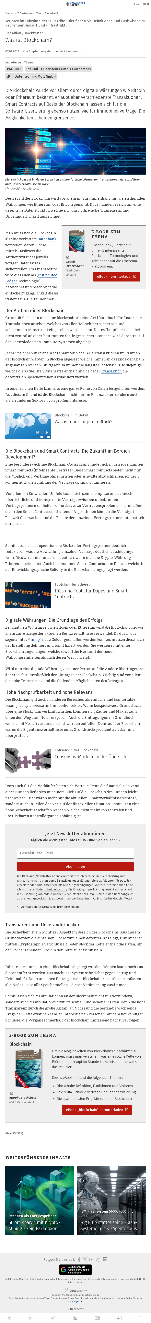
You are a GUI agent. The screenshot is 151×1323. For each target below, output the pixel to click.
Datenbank (47, 239)
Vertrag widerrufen (46, 1279)
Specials (10, 13)
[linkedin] (76, 1318)
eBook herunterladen (115, 276)
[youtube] (90, 1259)
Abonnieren (75, 867)
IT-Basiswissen (25, 13)
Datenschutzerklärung (51, 889)
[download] (119, 1318)
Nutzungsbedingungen (78, 885)
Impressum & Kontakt (131, 1279)
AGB (8, 1279)
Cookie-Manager (20, 1279)
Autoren (81, 1282)
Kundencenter (65, 1279)
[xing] (53, 1318)
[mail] (98, 1318)
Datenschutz (94, 1279)
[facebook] (9, 1318)
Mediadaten (80, 1279)
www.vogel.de (75, 1301)
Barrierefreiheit (110, 1279)
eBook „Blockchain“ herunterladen (95, 1110)
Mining (33, 639)
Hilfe (32, 1279)
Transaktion (111, 371)
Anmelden (141, 4)
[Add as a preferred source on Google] (75, 1269)
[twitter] (31, 1318)
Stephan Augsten (40, 51)
